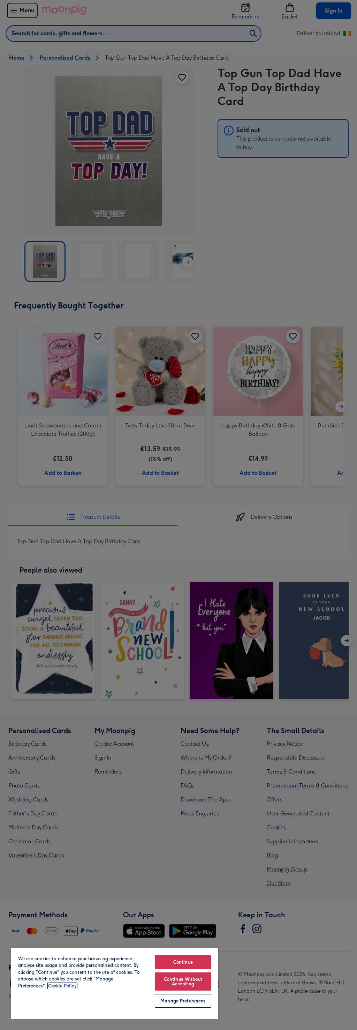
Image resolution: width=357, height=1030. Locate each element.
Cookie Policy (62, 985)
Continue (183, 962)
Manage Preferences (182, 1000)
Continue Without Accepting (183, 981)
